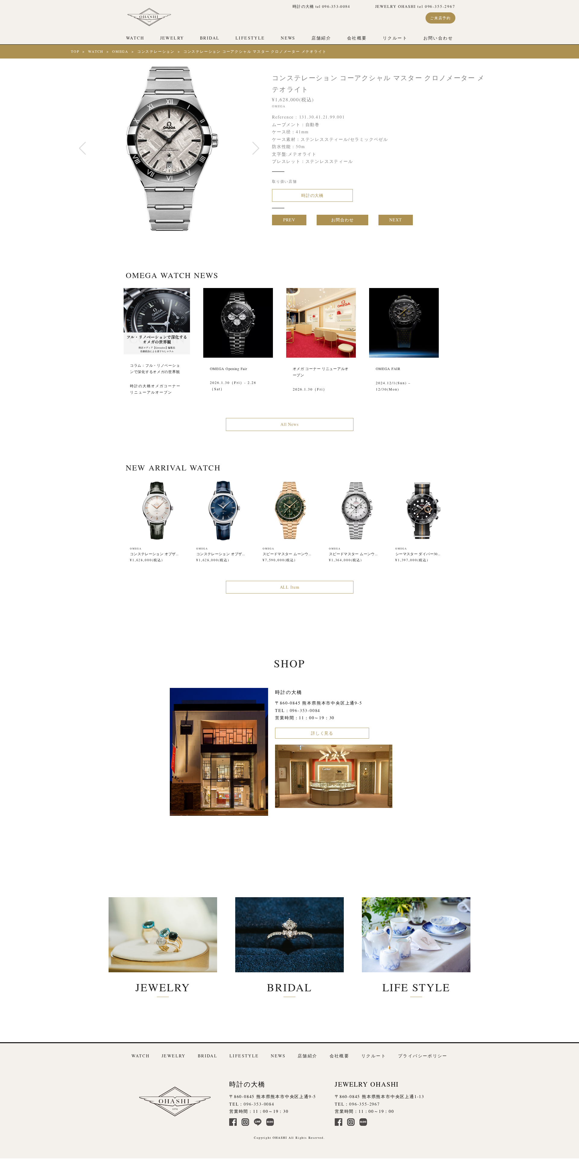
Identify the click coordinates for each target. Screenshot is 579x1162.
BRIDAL (210, 38)
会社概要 (357, 38)
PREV (289, 220)
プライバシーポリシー (423, 1056)
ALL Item (289, 587)
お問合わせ (342, 220)
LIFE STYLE (416, 987)
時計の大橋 (312, 195)
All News (289, 424)
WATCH (135, 38)
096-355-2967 (364, 1104)
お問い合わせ (438, 38)
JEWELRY (172, 38)
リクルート (395, 38)
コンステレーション (156, 51)
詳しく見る (322, 733)
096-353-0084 (305, 710)
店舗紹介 (321, 38)
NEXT (395, 220)
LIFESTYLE (250, 38)
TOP (75, 51)
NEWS (288, 38)
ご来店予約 (440, 17)
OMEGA (120, 51)
